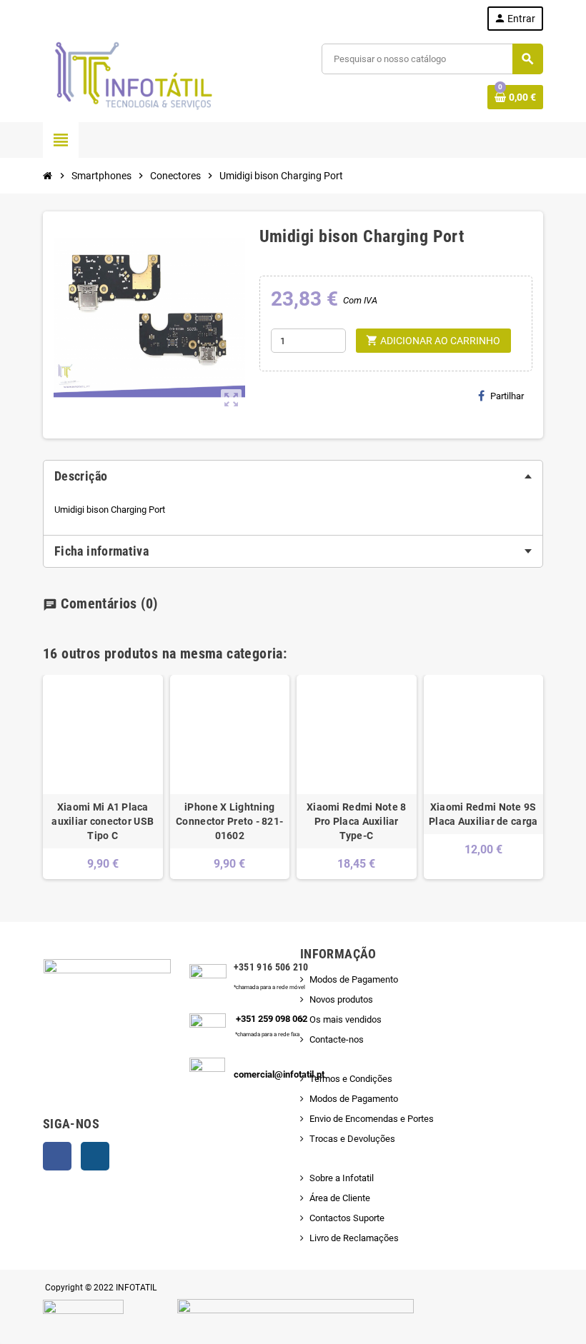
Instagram (95, 1156)
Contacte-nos (336, 1039)
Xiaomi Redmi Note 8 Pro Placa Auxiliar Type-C (356, 821)
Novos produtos (341, 999)
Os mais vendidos (345, 1019)
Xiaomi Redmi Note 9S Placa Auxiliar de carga (483, 814)
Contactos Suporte (346, 1218)
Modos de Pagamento (353, 979)
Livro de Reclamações (354, 1238)
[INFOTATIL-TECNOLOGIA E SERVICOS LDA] (132, 76)
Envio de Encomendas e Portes (371, 1118)
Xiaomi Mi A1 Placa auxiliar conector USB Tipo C (102, 821)
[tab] (293, 476)
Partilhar (507, 396)
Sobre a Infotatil (341, 1178)
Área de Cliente (339, 1198)
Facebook (57, 1156)
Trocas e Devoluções (352, 1138)
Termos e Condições (350, 1078)
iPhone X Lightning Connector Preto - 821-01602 (229, 821)
